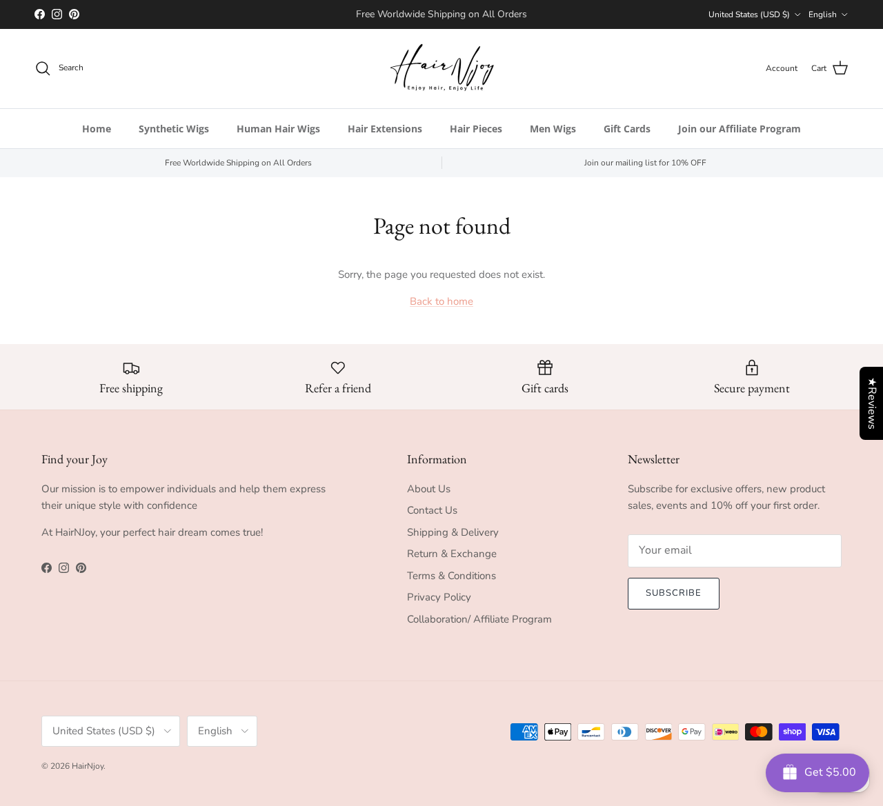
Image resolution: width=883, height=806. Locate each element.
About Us (428, 489)
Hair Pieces (476, 128)
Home (96, 128)
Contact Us (432, 510)
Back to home (441, 301)
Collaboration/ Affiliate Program (479, 619)
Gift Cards (627, 128)
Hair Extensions (385, 128)
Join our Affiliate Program (739, 128)
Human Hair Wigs (278, 128)
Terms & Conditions (451, 576)
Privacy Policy (439, 597)
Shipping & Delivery (453, 532)
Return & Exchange (452, 554)
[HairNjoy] (441, 68)
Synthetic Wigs (174, 128)
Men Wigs (553, 128)
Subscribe (674, 593)
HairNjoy (87, 766)
